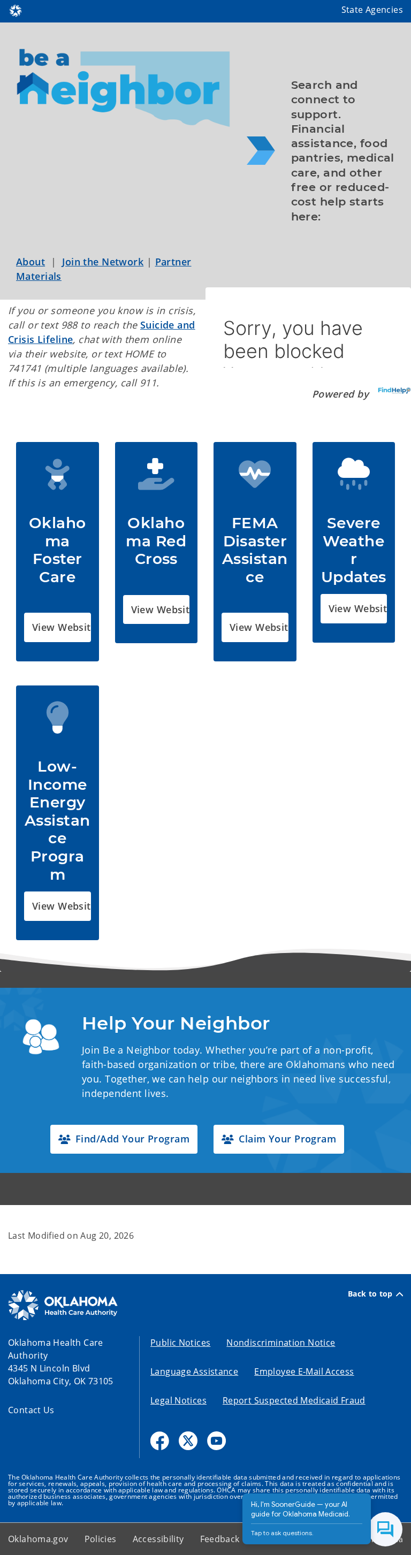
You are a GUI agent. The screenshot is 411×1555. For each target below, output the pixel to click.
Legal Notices (178, 1400)
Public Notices (180, 1342)
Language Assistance (194, 1371)
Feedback (220, 1539)
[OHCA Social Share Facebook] (159, 1440)
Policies (101, 1539)
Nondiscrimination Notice (280, 1342)
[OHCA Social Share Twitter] (188, 1440)
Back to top (370, 1294)
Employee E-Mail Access (304, 1371)
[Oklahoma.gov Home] (15, 9)
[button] (57, 627)
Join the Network (102, 261)
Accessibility (158, 1539)
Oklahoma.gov (38, 1539)
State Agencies (372, 10)
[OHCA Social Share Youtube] (216, 1440)
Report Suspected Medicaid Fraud (294, 1400)
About (30, 261)
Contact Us (31, 1410)
